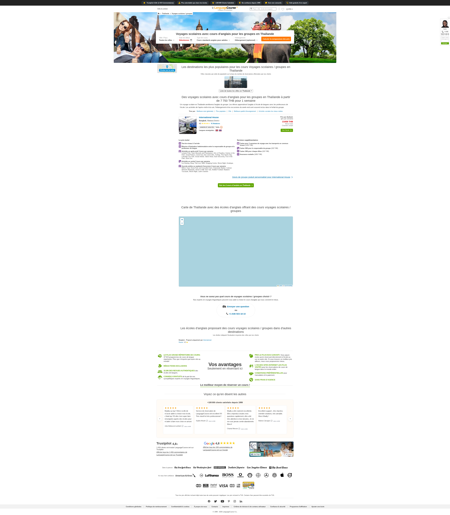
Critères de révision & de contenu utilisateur (250, 507)
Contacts (215, 507)
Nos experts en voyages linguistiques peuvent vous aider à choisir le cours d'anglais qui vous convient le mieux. (236, 300)
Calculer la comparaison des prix (276, 39)
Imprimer (225, 507)
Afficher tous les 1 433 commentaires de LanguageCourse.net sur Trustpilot (171, 453)
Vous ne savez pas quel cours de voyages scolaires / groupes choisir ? (235, 296)
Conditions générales (133, 507)
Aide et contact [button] (162, 8)
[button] (282, 9)
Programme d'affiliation (298, 507)
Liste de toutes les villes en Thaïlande (235, 91)
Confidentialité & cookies (180, 507)
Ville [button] (229, 111)
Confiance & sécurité (277, 507)
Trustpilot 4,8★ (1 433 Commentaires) (160, 3)
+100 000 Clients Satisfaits (224, 3)
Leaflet (280, 285)
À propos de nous (200, 507)
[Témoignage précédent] (160, 418)
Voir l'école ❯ (287, 130)
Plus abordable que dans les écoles (194, 3)
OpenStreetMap (288, 285)
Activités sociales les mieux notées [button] (271, 111)
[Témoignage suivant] (290, 418)
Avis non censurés (274, 3)
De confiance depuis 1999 (251, 3)
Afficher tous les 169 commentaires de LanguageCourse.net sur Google (217, 448)
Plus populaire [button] (221, 111)
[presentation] (194, 131)
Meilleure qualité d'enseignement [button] (245, 111)
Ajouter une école (317, 507)
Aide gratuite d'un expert (298, 3)
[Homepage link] (158, 13)
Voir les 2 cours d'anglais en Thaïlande (234, 185)
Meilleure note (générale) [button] (205, 111)
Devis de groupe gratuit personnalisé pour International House (261, 177)
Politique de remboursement (156, 507)
